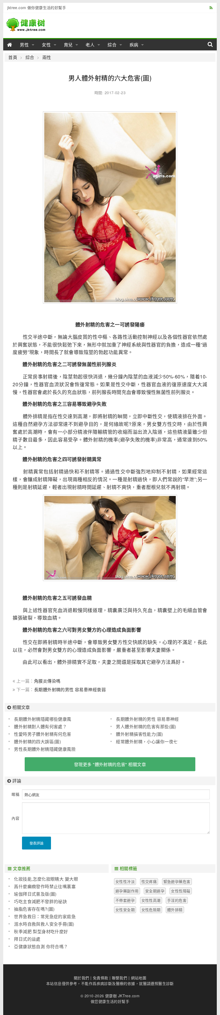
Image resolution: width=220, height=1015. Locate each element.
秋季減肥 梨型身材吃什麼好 (41, 931)
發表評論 (36, 842)
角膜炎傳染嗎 (47, 681)
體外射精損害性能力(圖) (139, 734)
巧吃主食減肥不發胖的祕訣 (40, 901)
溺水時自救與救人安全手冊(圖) (44, 924)
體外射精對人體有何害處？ (40, 726)
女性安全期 (125, 909)
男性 (24, 45)
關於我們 (81, 977)
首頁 (12, 57)
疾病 (134, 45)
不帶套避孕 (125, 900)
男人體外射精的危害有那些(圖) (146, 726)
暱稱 (15, 794)
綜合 (112, 45)
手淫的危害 (176, 900)
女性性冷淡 (125, 881)
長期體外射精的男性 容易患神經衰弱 (70, 689)
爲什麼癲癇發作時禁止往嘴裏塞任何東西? (42, 886)
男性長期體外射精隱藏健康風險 (45, 749)
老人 (90, 45)
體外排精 (175, 909)
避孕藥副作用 (127, 890)
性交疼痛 (149, 881)
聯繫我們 (119, 977)
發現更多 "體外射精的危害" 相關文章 (110, 764)
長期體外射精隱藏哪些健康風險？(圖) (40, 719)
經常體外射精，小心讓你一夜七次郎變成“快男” (144, 741)
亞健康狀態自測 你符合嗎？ (41, 946)
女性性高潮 (151, 900)
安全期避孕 (154, 890)
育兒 (68, 45)
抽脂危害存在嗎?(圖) (34, 909)
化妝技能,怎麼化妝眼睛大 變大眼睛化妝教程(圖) (43, 879)
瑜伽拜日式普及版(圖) (35, 894)
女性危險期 (151, 909)
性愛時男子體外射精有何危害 (42, 734)
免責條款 (100, 977)
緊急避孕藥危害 (176, 881)
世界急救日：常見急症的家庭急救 (42, 916)
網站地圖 (138, 977)
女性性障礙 (180, 890)
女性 (46, 45)
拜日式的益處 (27, 939)
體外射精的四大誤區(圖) (37, 741)
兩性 (46, 57)
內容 (15, 818)
